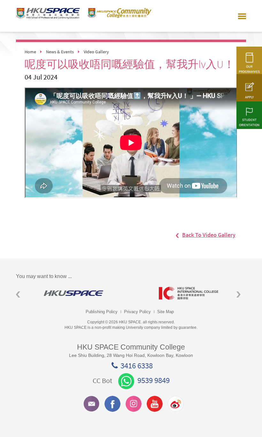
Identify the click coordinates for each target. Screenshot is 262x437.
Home (30, 52)
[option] (73, 293)
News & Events (60, 52)
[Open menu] (242, 16)
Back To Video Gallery (208, 234)
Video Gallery (96, 52)
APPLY (249, 97)
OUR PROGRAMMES (249, 69)
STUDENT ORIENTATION (249, 122)
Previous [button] (18, 294)
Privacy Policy (137, 311)
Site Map (165, 311)
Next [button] (238, 294)
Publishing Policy (102, 311)
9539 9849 (153, 380)
